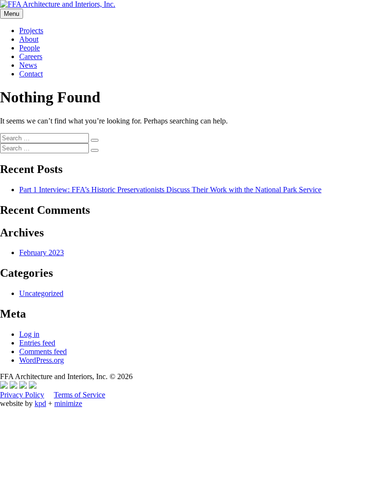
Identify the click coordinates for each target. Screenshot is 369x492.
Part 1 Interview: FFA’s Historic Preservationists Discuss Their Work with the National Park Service (170, 189)
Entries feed (37, 343)
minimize (68, 403)
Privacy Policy (22, 395)
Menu (11, 13)
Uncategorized (41, 293)
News (28, 65)
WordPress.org (41, 360)
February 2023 (41, 252)
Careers (30, 56)
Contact (31, 74)
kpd (40, 403)
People (29, 48)
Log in (29, 334)
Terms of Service (79, 395)
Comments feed (43, 351)
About (28, 39)
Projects (31, 30)
